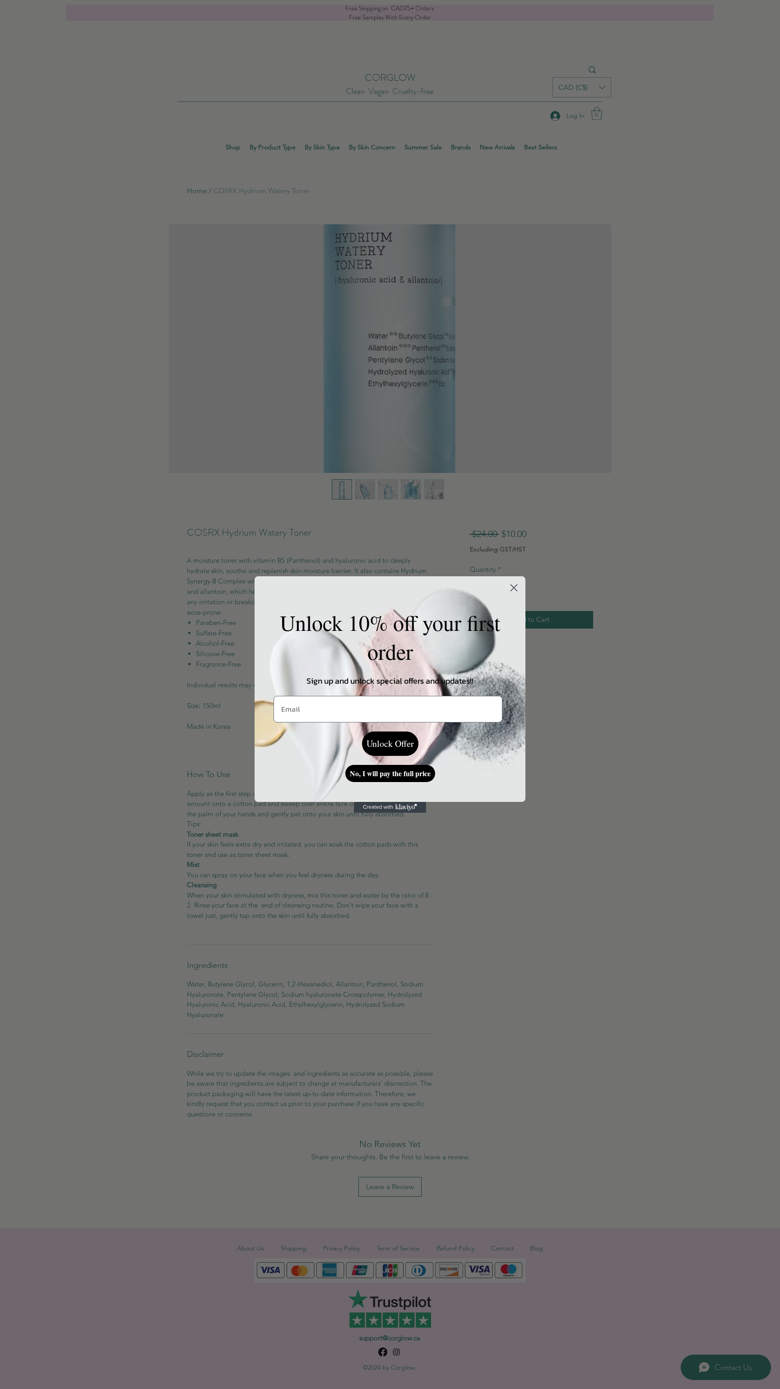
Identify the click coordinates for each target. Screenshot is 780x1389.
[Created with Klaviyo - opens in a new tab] (390, 807)
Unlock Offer (390, 743)
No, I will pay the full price (390, 773)
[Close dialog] (514, 588)
